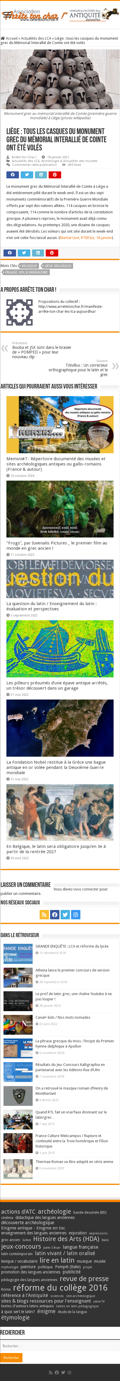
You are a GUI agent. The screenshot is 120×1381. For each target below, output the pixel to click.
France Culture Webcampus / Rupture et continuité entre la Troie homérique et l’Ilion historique (72, 1141)
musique (84, 1261)
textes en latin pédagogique (77, 1306)
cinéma (7, 1217)
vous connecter (86, 889)
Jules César (52, 1247)
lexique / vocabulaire (19, 1261)
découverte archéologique (27, 1222)
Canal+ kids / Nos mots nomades (63, 1017)
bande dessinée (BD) (89, 1212)
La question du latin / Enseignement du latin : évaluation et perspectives (51, 606)
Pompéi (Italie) (68, 1266)
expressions (98, 1233)
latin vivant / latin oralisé (65, 1253)
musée (99, 1261)
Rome (6, 1289)
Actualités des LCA (36, 38)
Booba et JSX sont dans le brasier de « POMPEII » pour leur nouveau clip (41, 350)
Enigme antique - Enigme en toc (33, 1228)
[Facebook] (54, 914)
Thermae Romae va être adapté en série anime (74, 1161)
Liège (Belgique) (58, 266)
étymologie (15, 1317)
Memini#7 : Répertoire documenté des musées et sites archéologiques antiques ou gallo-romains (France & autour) (55, 464)
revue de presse (84, 1279)
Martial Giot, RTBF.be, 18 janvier (86, 238)
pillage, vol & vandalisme (27, 272)
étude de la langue (72, 1312)
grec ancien (10, 1240)
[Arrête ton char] (60, 14)
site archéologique (80, 1296)
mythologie (9, 1267)
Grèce (26, 1240)
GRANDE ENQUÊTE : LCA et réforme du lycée (72, 946)
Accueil (11, 38)
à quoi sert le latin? (18, 1311)
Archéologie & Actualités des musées (69, 161)
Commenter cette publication (34, 165)
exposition (78, 1233)
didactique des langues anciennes (45, 1217)
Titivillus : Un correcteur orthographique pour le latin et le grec (78, 368)
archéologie (54, 1211)
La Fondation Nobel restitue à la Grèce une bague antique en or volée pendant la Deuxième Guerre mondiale (56, 767)
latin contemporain (17, 1254)
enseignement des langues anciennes (33, 1233)
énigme (46, 1311)
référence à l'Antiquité (24, 1295)
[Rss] (44, 914)
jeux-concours (21, 1246)
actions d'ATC (18, 1211)
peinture (28, 1266)
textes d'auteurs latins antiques (27, 1306)
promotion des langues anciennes (30, 1272)
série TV (99, 1301)
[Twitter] (65, 914)
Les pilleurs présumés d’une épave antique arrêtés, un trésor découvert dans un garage (57, 685)
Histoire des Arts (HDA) (66, 1239)
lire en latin (57, 1260)
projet (87, 1267)
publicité (72, 1272)
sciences (57, 1296)
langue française (80, 1247)
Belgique (29, 266)
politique (45, 1267)
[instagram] (75, 914)
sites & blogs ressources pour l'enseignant (46, 1301)
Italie (105, 1240)
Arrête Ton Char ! (24, 157)
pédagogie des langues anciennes (29, 1280)
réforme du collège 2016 (60, 1288)
